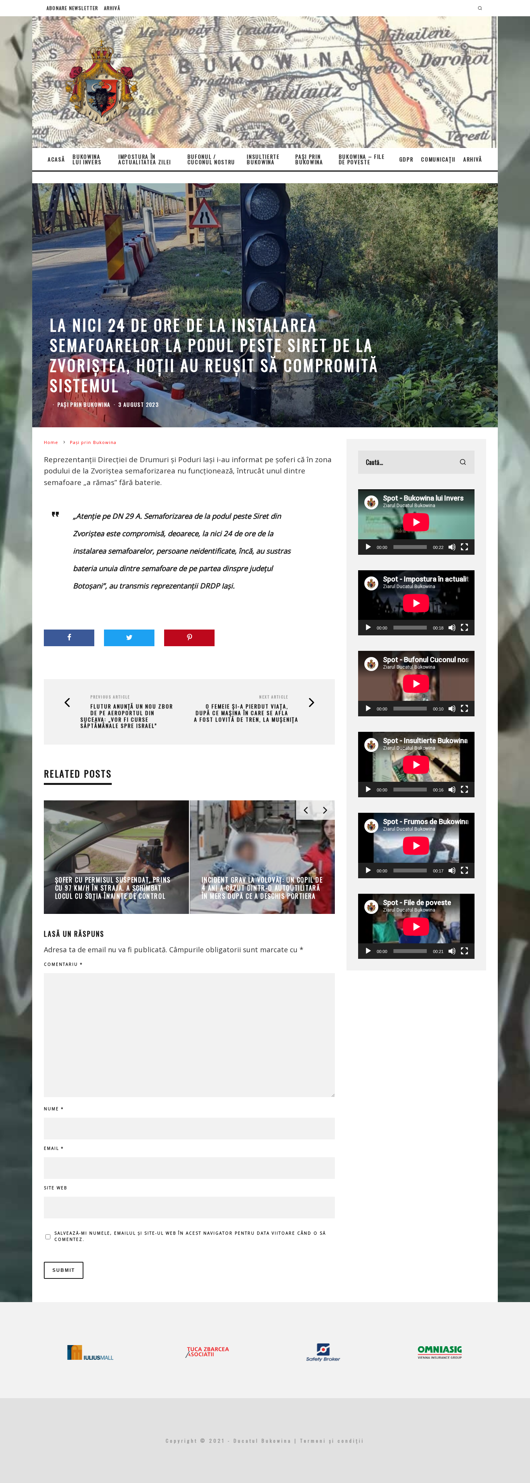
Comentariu (63, 964)
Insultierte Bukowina (263, 159)
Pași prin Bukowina (309, 159)
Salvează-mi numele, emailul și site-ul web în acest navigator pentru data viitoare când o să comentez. (190, 1236)
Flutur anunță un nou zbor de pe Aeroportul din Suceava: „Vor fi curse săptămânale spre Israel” (126, 716)
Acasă (56, 159)
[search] (463, 462)
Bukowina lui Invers (87, 159)
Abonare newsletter (73, 8)
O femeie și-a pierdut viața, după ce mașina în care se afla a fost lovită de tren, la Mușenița (246, 713)
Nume (54, 1108)
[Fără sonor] (452, 547)
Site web (55, 1188)
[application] (416, 522)
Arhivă (112, 8)
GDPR (406, 159)
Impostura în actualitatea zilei (144, 159)
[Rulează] (368, 547)
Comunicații (438, 159)
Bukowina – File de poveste (362, 159)
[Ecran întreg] (464, 547)
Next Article (273, 697)
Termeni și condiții (332, 1440)
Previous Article (110, 697)
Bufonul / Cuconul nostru (211, 159)
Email (54, 1148)
